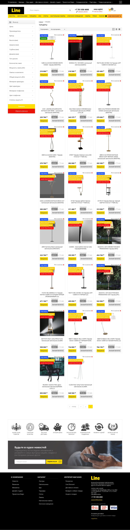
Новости (15, 481)
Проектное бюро (18, 494)
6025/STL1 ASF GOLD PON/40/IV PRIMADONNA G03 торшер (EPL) (108, 294)
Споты (41, 494)
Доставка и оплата (72, 488)
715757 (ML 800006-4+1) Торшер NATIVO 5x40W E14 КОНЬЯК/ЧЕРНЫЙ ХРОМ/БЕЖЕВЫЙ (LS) (52, 294)
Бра (40, 488)
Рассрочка (69, 481)
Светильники (43, 484)
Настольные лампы (46, 501)
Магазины (15, 488)
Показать (21, 106)
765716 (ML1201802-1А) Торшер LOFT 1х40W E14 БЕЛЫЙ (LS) (109, 64)
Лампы (41, 497)
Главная (41, 22)
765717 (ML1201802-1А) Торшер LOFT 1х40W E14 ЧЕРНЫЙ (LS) (80, 294)
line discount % (114, 16)
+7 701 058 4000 (82, 9)
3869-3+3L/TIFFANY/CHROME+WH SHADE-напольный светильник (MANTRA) (108, 110)
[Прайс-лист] (119, 29)
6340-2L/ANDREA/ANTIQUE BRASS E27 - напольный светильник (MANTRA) (52, 202)
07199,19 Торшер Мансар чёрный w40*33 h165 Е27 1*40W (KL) (109, 202)
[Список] (116, 29)
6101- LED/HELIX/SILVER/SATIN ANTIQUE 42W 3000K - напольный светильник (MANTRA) (52, 110)
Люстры (41, 481)
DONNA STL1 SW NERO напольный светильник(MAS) (80, 64)
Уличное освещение (46, 504)
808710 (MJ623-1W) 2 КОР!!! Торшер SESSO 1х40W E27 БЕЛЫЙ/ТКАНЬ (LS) (109, 340)
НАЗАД (74, 406)
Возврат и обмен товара (74, 491)
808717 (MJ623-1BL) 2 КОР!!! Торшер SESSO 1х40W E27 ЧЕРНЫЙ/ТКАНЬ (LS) (80, 340)
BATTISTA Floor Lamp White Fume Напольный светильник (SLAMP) (52, 340)
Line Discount (70, 484)
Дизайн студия (17, 491)
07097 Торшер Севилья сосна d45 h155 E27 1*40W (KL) (80, 156)
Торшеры (42, 491)
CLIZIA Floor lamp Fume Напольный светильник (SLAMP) (80, 385)
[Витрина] (113, 29)
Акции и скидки (71, 494)
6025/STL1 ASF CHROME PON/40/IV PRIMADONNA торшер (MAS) (109, 248)
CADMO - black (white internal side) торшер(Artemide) (80, 248)
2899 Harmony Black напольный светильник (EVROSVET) (52, 248)
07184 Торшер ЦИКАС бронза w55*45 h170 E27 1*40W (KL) (80, 202)
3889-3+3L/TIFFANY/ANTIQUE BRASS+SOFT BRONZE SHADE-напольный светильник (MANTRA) (109, 156)
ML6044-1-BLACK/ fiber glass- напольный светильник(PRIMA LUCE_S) (52, 386)
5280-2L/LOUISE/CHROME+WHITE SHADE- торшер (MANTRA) (52, 64)
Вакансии (15, 484)
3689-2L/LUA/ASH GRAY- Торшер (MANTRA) (52, 156)
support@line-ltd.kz (96, 500)
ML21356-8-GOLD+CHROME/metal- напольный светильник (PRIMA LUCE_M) (80, 110)
